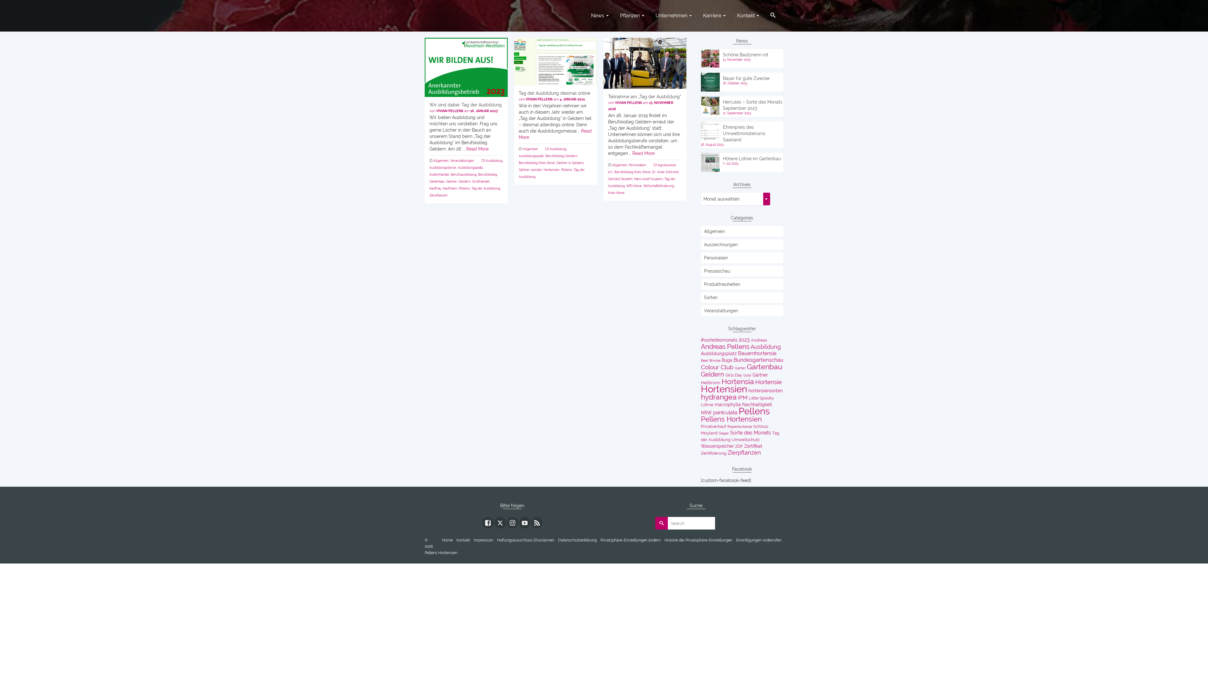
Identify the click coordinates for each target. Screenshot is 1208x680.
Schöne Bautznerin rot (745, 54)
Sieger (724, 433)
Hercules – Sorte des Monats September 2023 (752, 105)
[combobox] (735, 199)
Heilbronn (710, 382)
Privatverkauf (713, 426)
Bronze (714, 360)
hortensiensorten (765, 390)
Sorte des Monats (750, 433)
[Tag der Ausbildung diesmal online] (555, 61)
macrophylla (728, 404)
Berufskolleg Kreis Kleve (537, 163)
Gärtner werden (530, 170)
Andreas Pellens (725, 346)
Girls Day (733, 375)
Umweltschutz (745, 439)
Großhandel (480, 181)
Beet (704, 360)
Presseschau (717, 271)
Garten (740, 368)
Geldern (465, 181)
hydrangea (719, 397)
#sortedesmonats (719, 340)
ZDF (739, 446)
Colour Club (717, 367)
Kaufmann (450, 188)
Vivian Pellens (449, 111)
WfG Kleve (634, 186)
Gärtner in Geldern (570, 163)
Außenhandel (439, 174)
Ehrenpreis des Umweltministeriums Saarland (744, 133)
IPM (742, 397)
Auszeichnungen (721, 244)
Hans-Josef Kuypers (648, 179)
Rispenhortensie (739, 426)
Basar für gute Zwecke (746, 78)
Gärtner (451, 181)
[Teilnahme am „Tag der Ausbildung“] (644, 63)
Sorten (711, 297)
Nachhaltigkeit (757, 404)
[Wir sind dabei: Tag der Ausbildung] (466, 67)
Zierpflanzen (438, 195)
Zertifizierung (713, 453)
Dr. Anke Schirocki (665, 172)
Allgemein (441, 160)
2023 (744, 340)
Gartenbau (437, 181)
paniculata (725, 413)
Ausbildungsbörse (442, 167)
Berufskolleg (487, 174)
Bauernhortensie (757, 353)
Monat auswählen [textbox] (721, 198)
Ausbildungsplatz (470, 167)
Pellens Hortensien (731, 419)
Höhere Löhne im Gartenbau (752, 158)
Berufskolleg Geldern (561, 156)
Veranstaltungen (462, 160)
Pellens (464, 188)
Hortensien (552, 170)
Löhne (707, 404)
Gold (747, 375)
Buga (727, 360)
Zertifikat (753, 446)
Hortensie (768, 382)
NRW (706, 412)
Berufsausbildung (464, 174)
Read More (477, 148)
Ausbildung (494, 160)
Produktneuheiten (722, 284)
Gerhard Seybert (620, 179)
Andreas (759, 340)
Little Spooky (761, 398)
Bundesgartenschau (758, 360)
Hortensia (738, 381)
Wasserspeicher (717, 446)
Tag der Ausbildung (486, 188)
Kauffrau (435, 188)
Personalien (637, 165)
